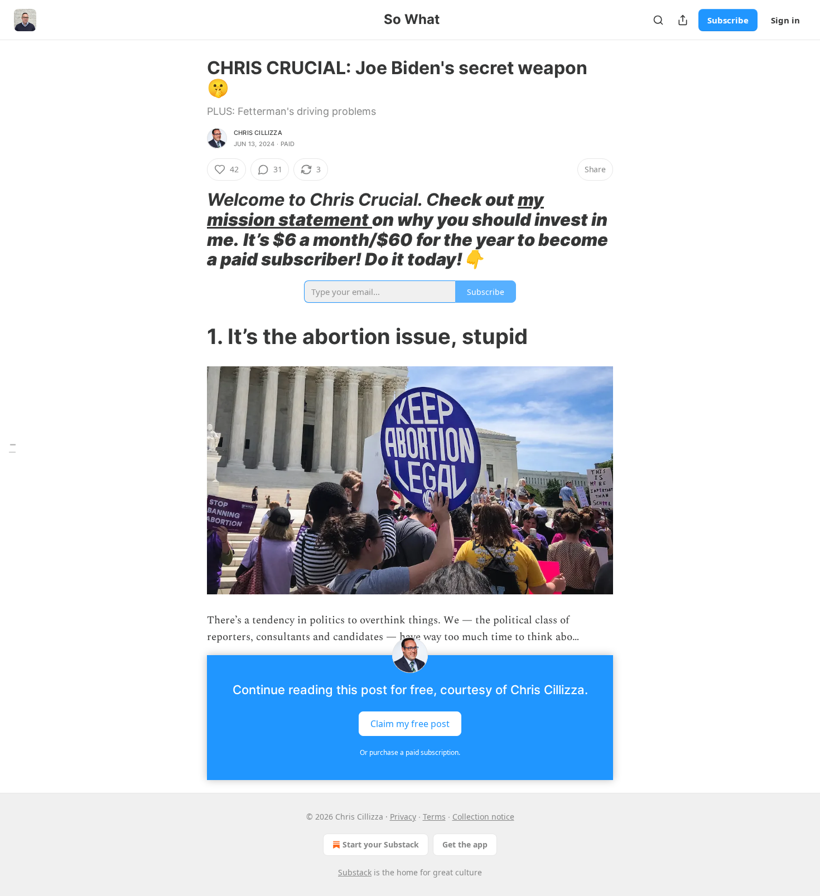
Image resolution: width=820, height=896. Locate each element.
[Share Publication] (683, 20)
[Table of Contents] (12, 448)
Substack (355, 872)
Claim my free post (410, 723)
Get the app (465, 844)
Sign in (785, 20)
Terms (434, 816)
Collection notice (483, 816)
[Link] (191, 230)
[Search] (658, 20)
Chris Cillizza (258, 133)
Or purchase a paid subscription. (410, 752)
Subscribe (728, 20)
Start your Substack (381, 844)
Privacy (403, 816)
